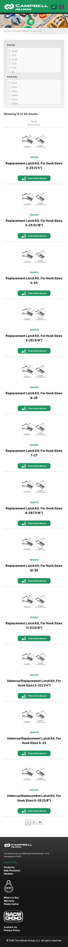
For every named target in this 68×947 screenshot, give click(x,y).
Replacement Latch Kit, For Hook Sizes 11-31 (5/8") (34, 625)
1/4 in (14, 87)
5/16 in (15, 95)
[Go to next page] (40, 822)
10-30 (14, 51)
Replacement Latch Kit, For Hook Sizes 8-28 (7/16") (34, 510)
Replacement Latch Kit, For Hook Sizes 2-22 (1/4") (34, 165)
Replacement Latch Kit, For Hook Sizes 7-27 (34, 453)
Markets (8, 873)
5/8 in (15, 99)
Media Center (11, 903)
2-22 (14, 63)
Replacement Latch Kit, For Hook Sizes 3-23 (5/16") (34, 223)
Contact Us (10, 927)
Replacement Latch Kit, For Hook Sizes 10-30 (34, 568)
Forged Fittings (21, 30)
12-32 (14, 59)
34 (13, 71)
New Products (12, 870)
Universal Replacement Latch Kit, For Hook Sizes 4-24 (34, 740)
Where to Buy (11, 897)
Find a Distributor (37, 178)
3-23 (14, 67)
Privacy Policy (12, 930)
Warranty (9, 900)
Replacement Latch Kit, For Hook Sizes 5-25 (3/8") (34, 338)
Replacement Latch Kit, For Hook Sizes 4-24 (34, 280)
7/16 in (15, 103)
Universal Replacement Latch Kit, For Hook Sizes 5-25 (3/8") (34, 798)
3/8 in (14, 91)
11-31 (14, 55)
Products (9, 867)
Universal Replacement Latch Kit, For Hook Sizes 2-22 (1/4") (34, 683)
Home (7, 30)
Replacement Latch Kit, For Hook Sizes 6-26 (34, 395)
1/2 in (14, 82)
